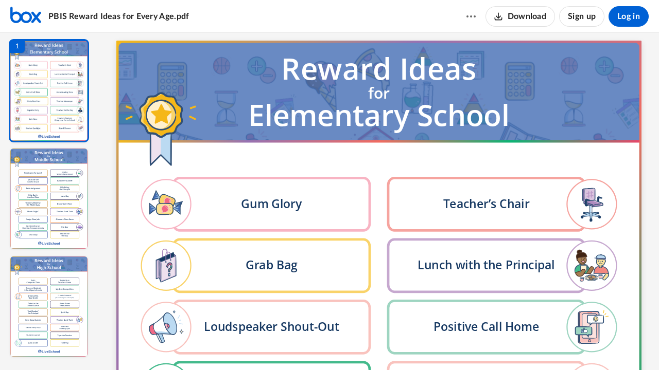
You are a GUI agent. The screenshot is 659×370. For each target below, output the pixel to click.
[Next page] (358, 345)
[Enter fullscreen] (473, 345)
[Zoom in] (415, 345)
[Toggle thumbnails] (284, 345)
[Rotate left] (435, 345)
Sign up (582, 16)
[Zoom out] (380, 345)
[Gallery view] (455, 345)
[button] (49, 91)
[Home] (25, 16)
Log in (628, 16)
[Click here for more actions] (471, 16)
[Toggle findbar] (302, 345)
